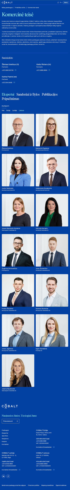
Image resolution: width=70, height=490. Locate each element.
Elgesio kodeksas (61, 485)
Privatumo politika (33, 485)
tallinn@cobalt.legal (42, 438)
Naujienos (5, 438)
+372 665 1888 (41, 441)
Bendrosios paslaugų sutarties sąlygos (14, 485)
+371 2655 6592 (41, 70)
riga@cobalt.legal (7, 461)
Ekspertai (5, 433)
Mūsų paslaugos (7, 7)
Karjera (4, 441)
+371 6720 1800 (7, 464)
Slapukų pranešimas (47, 485)
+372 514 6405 (7, 82)
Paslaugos (5, 430)
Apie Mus (5, 436)
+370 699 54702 (7, 70)
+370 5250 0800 (41, 464)
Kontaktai (5, 444)
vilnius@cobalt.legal (42, 461)
